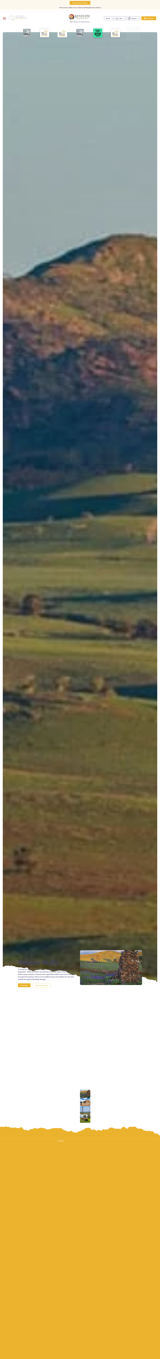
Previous (61, 1141)
